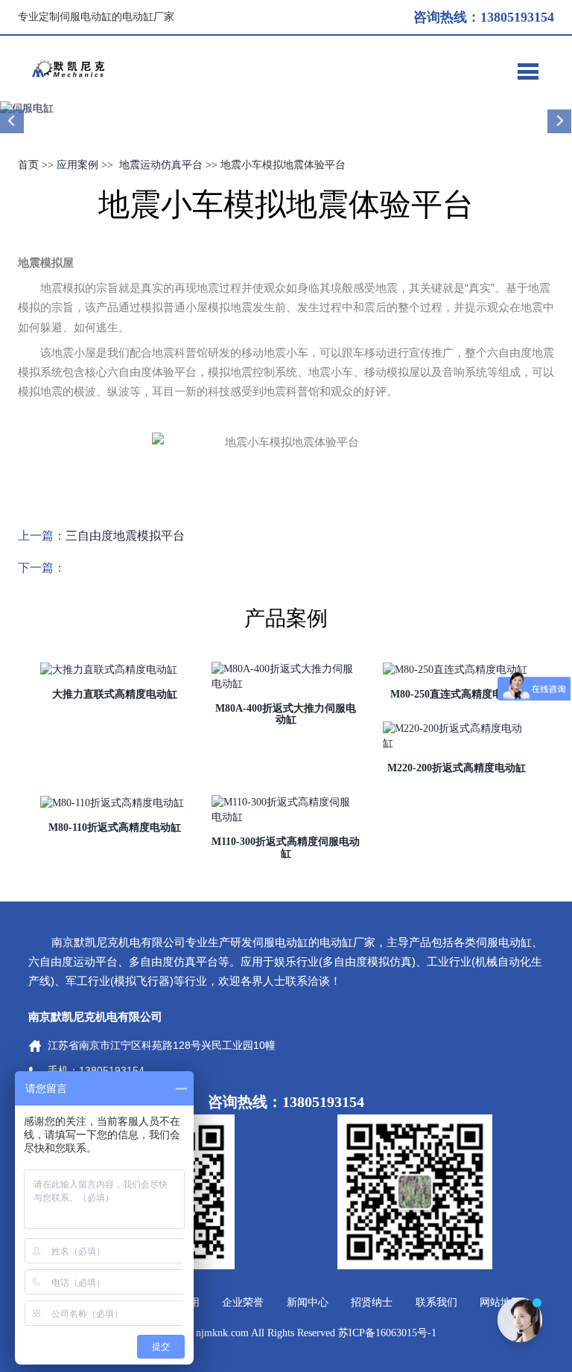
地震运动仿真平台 (161, 164)
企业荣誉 (243, 1302)
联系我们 (436, 1302)
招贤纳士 (372, 1302)
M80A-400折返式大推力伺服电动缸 (285, 714)
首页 (28, 164)
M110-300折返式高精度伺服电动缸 (286, 847)
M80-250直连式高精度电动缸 (457, 694)
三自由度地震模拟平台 (125, 535)
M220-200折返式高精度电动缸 (456, 767)
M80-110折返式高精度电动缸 (114, 827)
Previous (12, 121)
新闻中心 (307, 1302)
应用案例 (77, 164)
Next (559, 121)
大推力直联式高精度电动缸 (114, 694)
